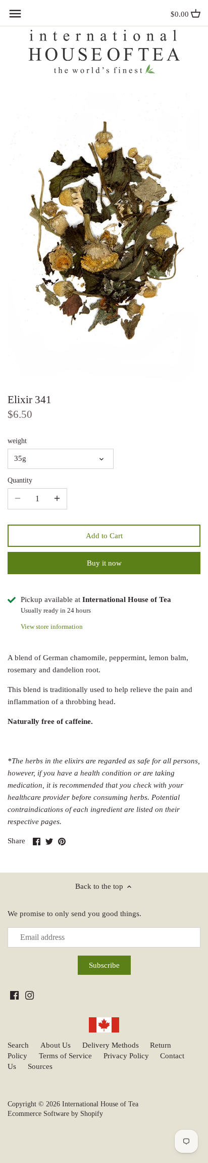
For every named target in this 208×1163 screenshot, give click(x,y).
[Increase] (57, 499)
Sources (40, 1066)
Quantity (20, 480)
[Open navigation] (15, 13)
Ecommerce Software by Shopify (55, 1113)
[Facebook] (14, 994)
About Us (55, 1045)
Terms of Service (65, 1056)
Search (18, 1045)
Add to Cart (104, 536)
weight (17, 441)
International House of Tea (100, 1104)
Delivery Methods (110, 1045)
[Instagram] (29, 994)
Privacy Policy (126, 1056)
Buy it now (104, 563)
